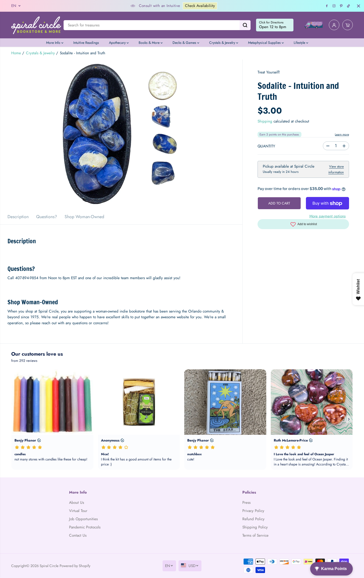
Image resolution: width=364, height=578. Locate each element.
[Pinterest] (341, 6)
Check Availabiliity (200, 5)
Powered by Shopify (75, 565)
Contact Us (78, 535)
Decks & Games (185, 42)
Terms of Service (255, 535)
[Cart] (347, 25)
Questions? (46, 216)
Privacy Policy (253, 511)
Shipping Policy (255, 527)
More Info (53, 42)
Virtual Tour (78, 511)
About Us (76, 502)
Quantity (266, 146)
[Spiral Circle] (36, 25)
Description (18, 216)
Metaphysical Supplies (265, 42)
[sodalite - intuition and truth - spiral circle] (121, 134)
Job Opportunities (83, 519)
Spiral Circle (49, 565)
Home (16, 53)
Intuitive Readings (86, 42)
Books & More (150, 42)
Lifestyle (300, 42)
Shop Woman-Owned (84, 216)
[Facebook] (327, 6)
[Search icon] (245, 25)
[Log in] (334, 25)
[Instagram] (334, 6)
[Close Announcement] (358, 6)
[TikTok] (349, 6)
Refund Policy (253, 519)
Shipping (265, 121)
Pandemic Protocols (84, 527)
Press (246, 502)
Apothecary (118, 42)
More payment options (327, 216)
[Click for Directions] (274, 25)
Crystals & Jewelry (222, 42)
